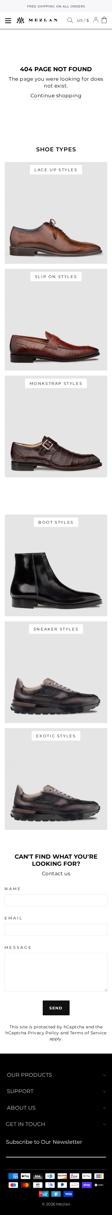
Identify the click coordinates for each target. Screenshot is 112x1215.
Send (55, 1008)
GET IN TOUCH (25, 1124)
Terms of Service (88, 1032)
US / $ (83, 20)
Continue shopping (56, 96)
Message (18, 947)
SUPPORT (20, 1091)
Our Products (29, 1075)
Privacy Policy (43, 1032)
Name (13, 888)
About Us (21, 1108)
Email (13, 918)
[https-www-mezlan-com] (37, 20)
